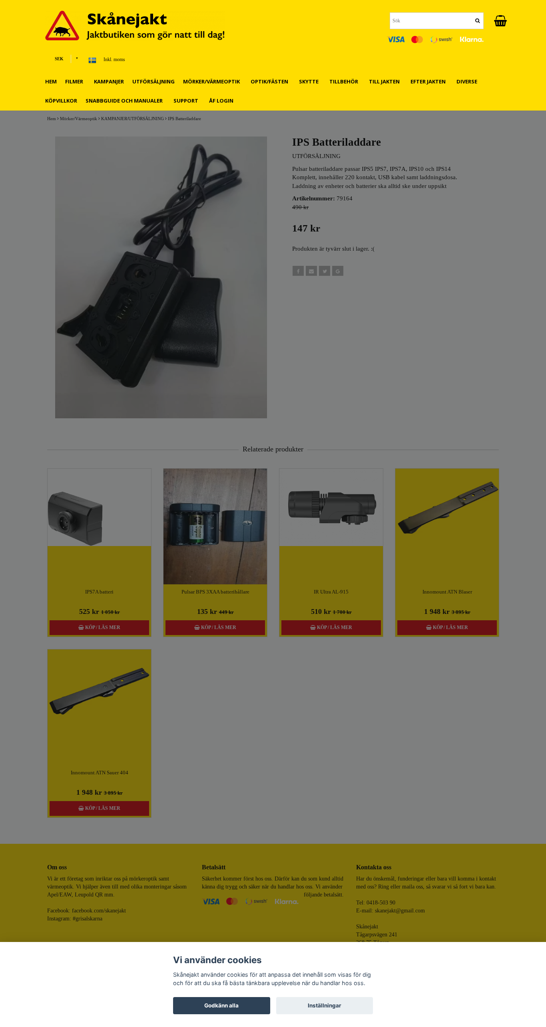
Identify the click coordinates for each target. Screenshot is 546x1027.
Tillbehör (345, 81)
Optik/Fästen (271, 81)
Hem (51, 81)
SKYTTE (310, 81)
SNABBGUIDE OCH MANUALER (125, 100)
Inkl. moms (114, 59)
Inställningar (324, 1005)
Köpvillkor (61, 100)
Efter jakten (429, 81)
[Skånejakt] (141, 25)
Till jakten (385, 81)
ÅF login (221, 100)
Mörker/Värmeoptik (212, 81)
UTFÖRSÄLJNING (153, 81)
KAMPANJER (109, 81)
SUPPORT (187, 100)
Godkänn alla (221, 1005)
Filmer (75, 81)
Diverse (468, 81)
